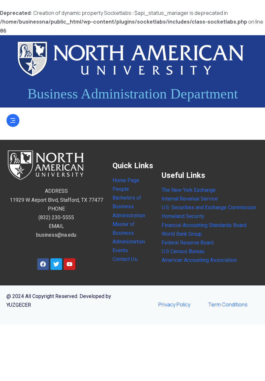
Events (120, 250)
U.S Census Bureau (183, 251)
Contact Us (124, 259)
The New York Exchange (189, 190)
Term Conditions (228, 304)
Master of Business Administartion (128, 233)
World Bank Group (182, 234)
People (120, 189)
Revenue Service (198, 199)
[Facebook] (43, 264)
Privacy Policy (174, 304)
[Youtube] (69, 264)
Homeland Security (183, 216)
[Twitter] (56, 264)
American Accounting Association (199, 260)
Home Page (125, 180)
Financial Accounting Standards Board (204, 225)
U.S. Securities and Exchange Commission (209, 207)
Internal (170, 199)
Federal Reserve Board (188, 243)
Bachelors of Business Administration (128, 206)
